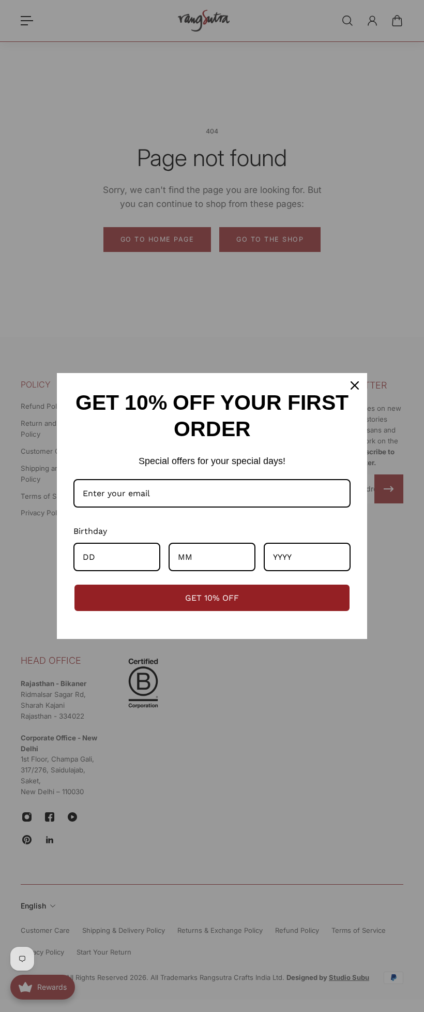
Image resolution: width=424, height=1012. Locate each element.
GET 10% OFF (212, 598)
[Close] (354, 385)
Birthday (90, 531)
